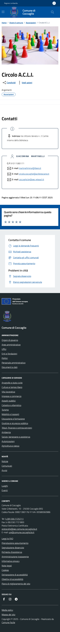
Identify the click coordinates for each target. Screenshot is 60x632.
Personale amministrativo (13, 362)
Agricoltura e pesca (10, 446)
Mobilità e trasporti (10, 414)
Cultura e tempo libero (12, 387)
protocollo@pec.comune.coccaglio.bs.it (19, 529)
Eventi (5, 490)
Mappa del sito (8, 614)
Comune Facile (8, 622)
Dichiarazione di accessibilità (15, 574)
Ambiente (6, 432)
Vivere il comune (16, 22)
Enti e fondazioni (9, 353)
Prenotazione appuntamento (15, 543)
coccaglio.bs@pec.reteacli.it (31, 179)
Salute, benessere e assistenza (16, 436)
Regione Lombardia (11, 3)
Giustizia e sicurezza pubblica (15, 423)
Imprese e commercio (11, 396)
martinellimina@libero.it (30, 168)
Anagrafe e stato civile (12, 382)
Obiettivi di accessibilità (12, 579)
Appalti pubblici (9, 400)
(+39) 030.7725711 (14, 519)
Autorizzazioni (8, 441)
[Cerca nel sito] (52, 12)
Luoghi (5, 486)
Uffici (4, 349)
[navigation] (3, 12)
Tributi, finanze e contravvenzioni (17, 427)
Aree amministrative (11, 344)
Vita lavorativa (8, 391)
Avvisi (4, 470)
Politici (5, 358)
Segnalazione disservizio (13, 547)
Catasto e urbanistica (11, 405)
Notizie (5, 461)
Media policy (7, 610)
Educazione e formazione (13, 418)
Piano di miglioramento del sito (16, 583)
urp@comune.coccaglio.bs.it (21, 532)
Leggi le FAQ (7, 538)
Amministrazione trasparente (15, 556)
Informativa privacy (11, 561)
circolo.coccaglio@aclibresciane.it (34, 173)
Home (4, 22)
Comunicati (7, 466)
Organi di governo (10, 340)
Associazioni (31, 22)
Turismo (5, 409)
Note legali (7, 565)
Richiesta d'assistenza (12, 552)
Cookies (5, 570)
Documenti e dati (9, 367)
